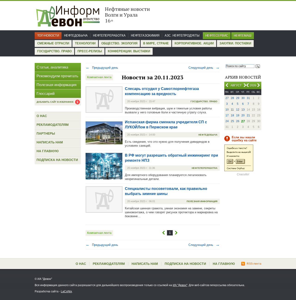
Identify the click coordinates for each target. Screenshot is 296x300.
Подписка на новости (57, 160)
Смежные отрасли (53, 43)
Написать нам (50, 142)
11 (232, 109)
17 (227, 115)
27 (227, 98)
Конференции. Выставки (129, 51)
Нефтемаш (242, 35)
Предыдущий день (102, 67)
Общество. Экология (119, 43)
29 (237, 98)
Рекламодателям (53, 125)
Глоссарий (46, 94)
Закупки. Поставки (235, 43)
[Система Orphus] (238, 170)
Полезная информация (57, 85)
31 (248, 98)
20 (243, 115)
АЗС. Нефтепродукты (182, 35)
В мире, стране (156, 43)
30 (243, 98)
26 (237, 121)
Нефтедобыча (76, 35)
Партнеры (46, 133)
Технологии (85, 43)
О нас (42, 116)
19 (237, 115)
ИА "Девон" (180, 285)
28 (232, 98)
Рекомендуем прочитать (57, 76)
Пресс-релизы (89, 51)
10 (227, 109)
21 (248, 115)
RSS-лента (254, 263)
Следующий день (204, 67)
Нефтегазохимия (145, 35)
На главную (48, 151)
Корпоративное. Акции (194, 43)
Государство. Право (54, 51)
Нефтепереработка (109, 35)
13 (243, 109)
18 (232, 115)
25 (232, 121)
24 (227, 121)
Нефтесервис (216, 35)
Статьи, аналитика (52, 67)
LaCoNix (66, 291)
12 (237, 109)
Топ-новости (48, 35)
